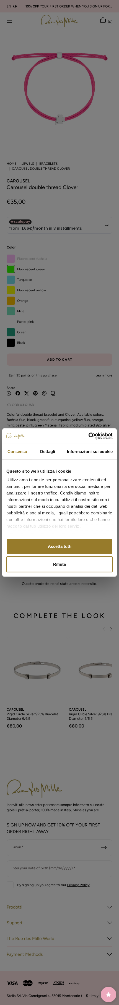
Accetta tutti (59, 546)
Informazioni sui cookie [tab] (90, 451)
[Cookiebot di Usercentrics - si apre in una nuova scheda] (88, 436)
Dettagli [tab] (47, 451)
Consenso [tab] (17, 451)
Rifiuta (59, 564)
